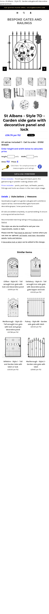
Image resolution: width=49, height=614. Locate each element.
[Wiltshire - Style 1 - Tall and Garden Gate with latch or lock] (13, 358)
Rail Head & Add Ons (23, 233)
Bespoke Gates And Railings (24, 21)
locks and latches (15, 238)
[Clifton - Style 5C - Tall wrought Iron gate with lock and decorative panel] (13, 278)
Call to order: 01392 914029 (24, 174)
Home (2, 1)
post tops (31, 235)
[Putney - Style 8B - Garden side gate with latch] (36, 318)
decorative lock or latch (12, 242)
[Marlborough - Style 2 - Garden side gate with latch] (36, 358)
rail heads (23, 235)
